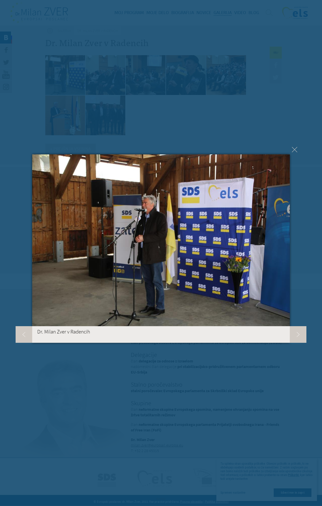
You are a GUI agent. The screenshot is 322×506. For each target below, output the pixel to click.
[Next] (298, 334)
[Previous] (24, 334)
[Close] (294, 149)
